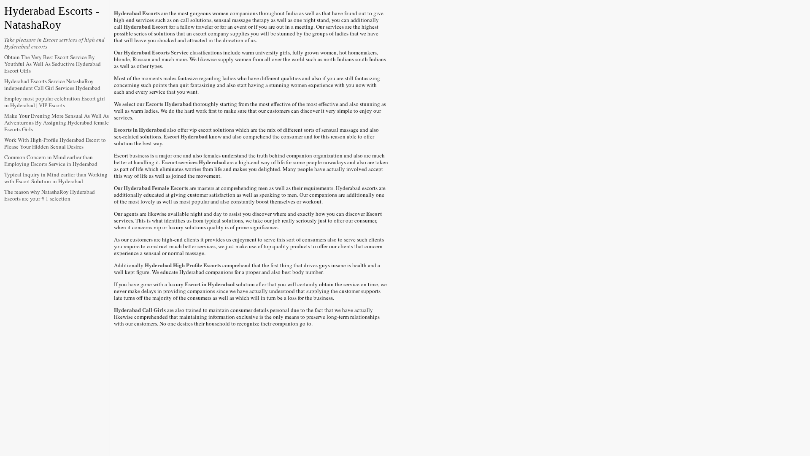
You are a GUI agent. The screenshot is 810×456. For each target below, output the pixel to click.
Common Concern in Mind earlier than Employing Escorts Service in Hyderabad (50, 160)
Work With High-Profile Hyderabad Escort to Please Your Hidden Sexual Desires (55, 143)
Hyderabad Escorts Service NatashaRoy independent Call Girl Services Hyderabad (52, 84)
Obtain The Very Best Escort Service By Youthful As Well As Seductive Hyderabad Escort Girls (52, 63)
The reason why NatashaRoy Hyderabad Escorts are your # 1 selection (49, 195)
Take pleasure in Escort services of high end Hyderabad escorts (54, 43)
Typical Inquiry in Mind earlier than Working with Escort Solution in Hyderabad (56, 178)
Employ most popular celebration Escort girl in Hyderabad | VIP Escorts (54, 102)
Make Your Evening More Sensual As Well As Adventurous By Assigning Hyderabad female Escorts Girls (56, 122)
